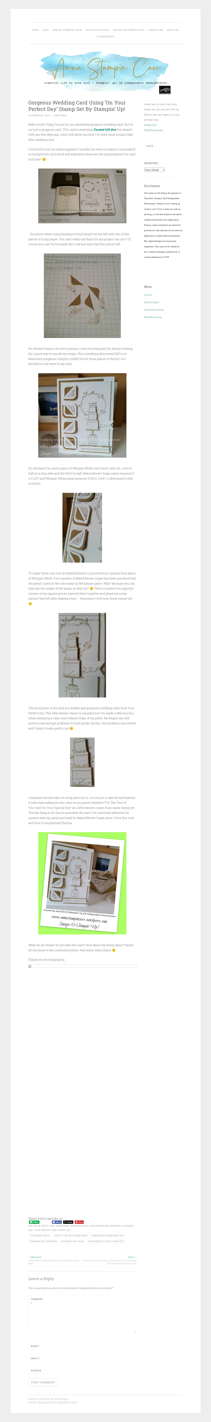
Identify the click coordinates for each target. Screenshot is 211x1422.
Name (35, 1346)
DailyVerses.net (153, 130)
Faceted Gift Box (104, 130)
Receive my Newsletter (129, 30)
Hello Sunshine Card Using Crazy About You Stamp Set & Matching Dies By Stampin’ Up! (109, 1260)
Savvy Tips (48, 1225)
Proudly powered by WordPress (48, 1399)
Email (35, 1358)
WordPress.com (66, 1402)
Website (36, 1370)
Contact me (155, 30)
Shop (46, 30)
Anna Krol (60, 115)
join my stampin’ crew (67, 30)
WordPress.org (153, 317)
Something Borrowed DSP (72, 1225)
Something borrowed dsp (107, 1235)
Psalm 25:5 (150, 125)
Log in (148, 294)
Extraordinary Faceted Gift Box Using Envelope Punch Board (53, 1260)
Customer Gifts (40, 1235)
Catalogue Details (98, 30)
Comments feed (154, 309)
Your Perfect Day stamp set (106, 1241)
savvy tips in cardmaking (71, 1235)
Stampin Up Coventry (43, 1241)
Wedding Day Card (72, 1241)
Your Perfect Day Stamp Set (52, 1230)
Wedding (115, 1225)
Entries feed (151, 302)
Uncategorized (99, 1225)
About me (173, 30)
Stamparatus (105, 36)
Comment (37, 1301)
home (35, 30)
